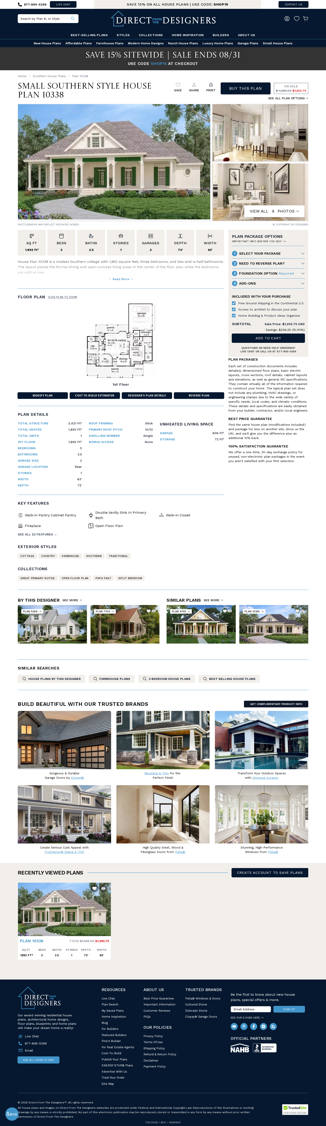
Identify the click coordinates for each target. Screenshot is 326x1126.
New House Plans (47, 43)
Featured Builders (114, 1035)
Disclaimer (150, 1060)
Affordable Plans (78, 43)
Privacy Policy (153, 1036)
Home (22, 76)
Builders (221, 35)
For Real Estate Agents (118, 1047)
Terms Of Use (153, 1042)
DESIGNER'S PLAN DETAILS (147, 395)
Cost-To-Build (111, 1053)
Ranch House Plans (183, 43)
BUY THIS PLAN (245, 88)
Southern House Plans (49, 76)
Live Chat (108, 998)
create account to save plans (270, 872)
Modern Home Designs (146, 43)
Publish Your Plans (114, 1059)
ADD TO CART (268, 338)
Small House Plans (278, 43)
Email (29, 1050)
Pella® (180, 852)
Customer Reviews (156, 1010)
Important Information (159, 1004)
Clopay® (77, 777)
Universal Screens (265, 777)
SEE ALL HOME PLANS (38, 1060)
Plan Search (110, 1004)
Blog (105, 1023)
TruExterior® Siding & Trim (64, 852)
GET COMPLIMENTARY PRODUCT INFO (276, 704)
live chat (63, 4)
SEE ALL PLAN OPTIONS (286, 98)
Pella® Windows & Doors (202, 998)
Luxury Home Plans (217, 43)
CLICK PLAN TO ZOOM (62, 297)
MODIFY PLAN (43, 395)
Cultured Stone (196, 1004)
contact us (293, 4)
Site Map (108, 1083)
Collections (151, 35)
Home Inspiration (188, 35)
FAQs (147, 1016)
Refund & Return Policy (159, 1054)
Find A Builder (111, 1041)
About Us (246, 35)
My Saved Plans (113, 1010)
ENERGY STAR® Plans (117, 1065)
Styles (123, 35)
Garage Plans (248, 43)
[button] (22, 907)
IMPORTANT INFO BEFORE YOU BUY (257, 241)
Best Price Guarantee (158, 998)
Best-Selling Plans (89, 35)
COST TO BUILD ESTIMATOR (94, 395)
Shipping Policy (154, 1048)
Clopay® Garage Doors (201, 1016)
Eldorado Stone (196, 1010)
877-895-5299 (286, 351)
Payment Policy (154, 1066)
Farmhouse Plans (110, 43)
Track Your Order (113, 1077)
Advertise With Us (114, 1071)
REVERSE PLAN (199, 395)
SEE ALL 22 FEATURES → (37, 534)
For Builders (110, 1028)
